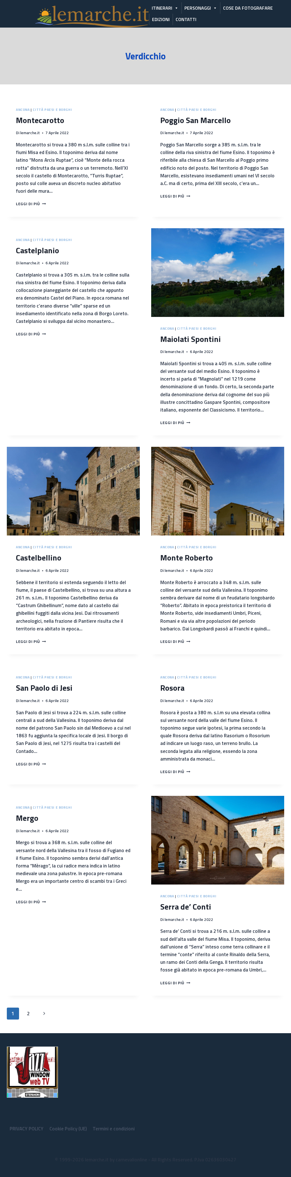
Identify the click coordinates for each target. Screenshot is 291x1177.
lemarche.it (30, 133)
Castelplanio (37, 250)
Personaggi (197, 8)
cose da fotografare (248, 8)
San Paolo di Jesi (44, 688)
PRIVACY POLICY (26, 1128)
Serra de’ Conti (185, 906)
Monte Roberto (186, 557)
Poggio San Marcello (195, 120)
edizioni (161, 19)
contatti (186, 19)
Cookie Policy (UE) (68, 1128)
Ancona (23, 109)
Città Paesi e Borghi (52, 109)
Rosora (172, 688)
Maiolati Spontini (190, 339)
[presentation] (217, 272)
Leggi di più (31, 204)
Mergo (27, 818)
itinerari (162, 8)
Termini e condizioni (114, 1128)
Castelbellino (38, 557)
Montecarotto (40, 120)
